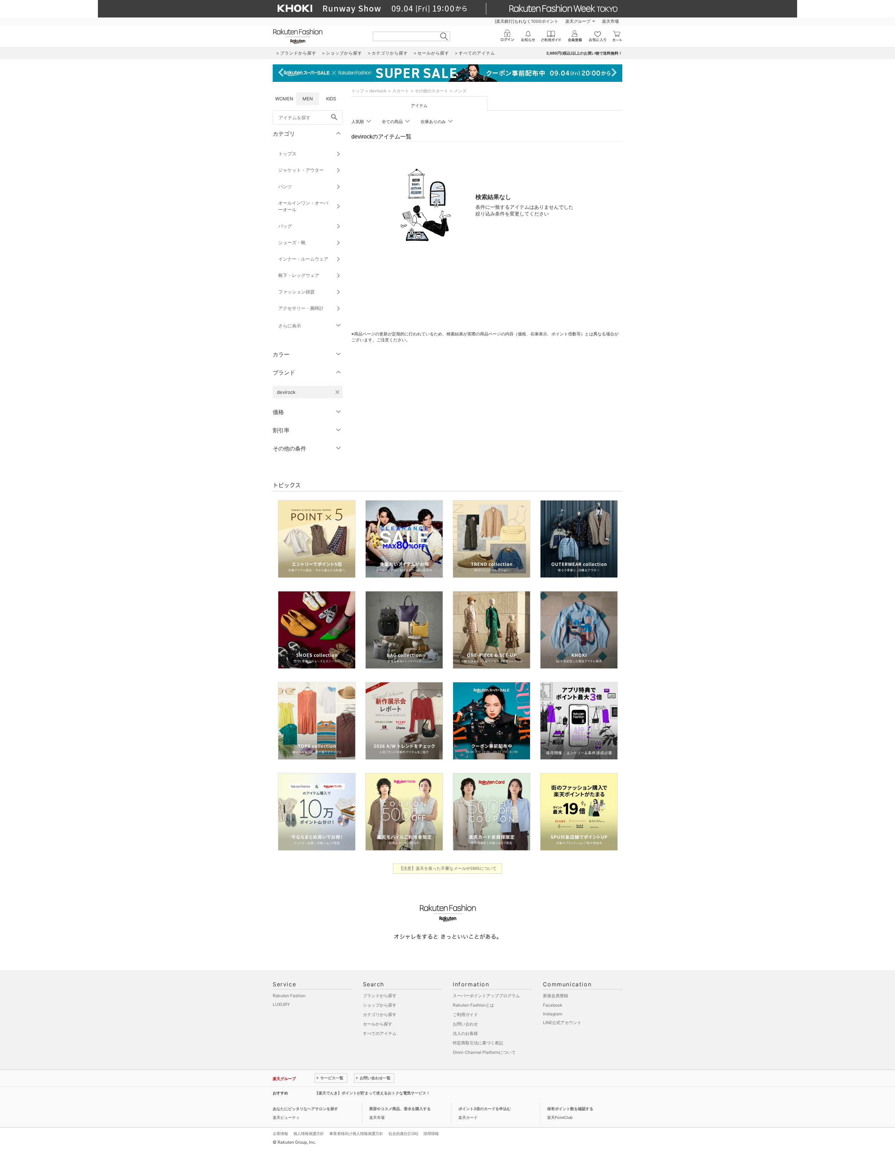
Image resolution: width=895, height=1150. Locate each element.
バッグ (285, 226)
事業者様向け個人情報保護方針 (356, 1133)
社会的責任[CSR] (403, 1133)
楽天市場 (610, 21)
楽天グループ (577, 21)
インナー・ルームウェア (303, 259)
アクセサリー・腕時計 (301, 308)
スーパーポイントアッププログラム (486, 995)
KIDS (331, 98)
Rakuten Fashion (289, 995)
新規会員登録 (555, 995)
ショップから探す (379, 1005)
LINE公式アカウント (562, 1022)
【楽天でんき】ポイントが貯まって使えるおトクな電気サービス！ (372, 1093)
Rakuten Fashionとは (473, 1005)
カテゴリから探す (379, 1014)
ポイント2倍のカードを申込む (484, 1108)
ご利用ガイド (465, 1014)
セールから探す (377, 1024)
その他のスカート (431, 90)
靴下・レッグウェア (298, 275)
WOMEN (284, 98)
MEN (307, 98)
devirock (378, 90)
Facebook (553, 1005)
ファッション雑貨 (296, 291)
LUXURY (281, 1004)
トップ (357, 90)
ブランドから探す (379, 995)
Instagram (552, 1013)
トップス (287, 153)
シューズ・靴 (292, 242)
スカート (400, 90)
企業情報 (280, 1133)
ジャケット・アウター (301, 170)
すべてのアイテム (379, 1033)
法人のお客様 (465, 1033)
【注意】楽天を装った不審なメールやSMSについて (447, 868)
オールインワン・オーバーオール (303, 206)
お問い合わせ (465, 1024)
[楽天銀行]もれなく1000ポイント (526, 21)
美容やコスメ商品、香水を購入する (400, 1108)
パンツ (285, 186)
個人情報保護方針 (308, 1133)
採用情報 (431, 1133)
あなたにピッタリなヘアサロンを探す (305, 1108)
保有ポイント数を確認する (570, 1108)
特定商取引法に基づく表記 (478, 1042)
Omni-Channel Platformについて (484, 1052)
